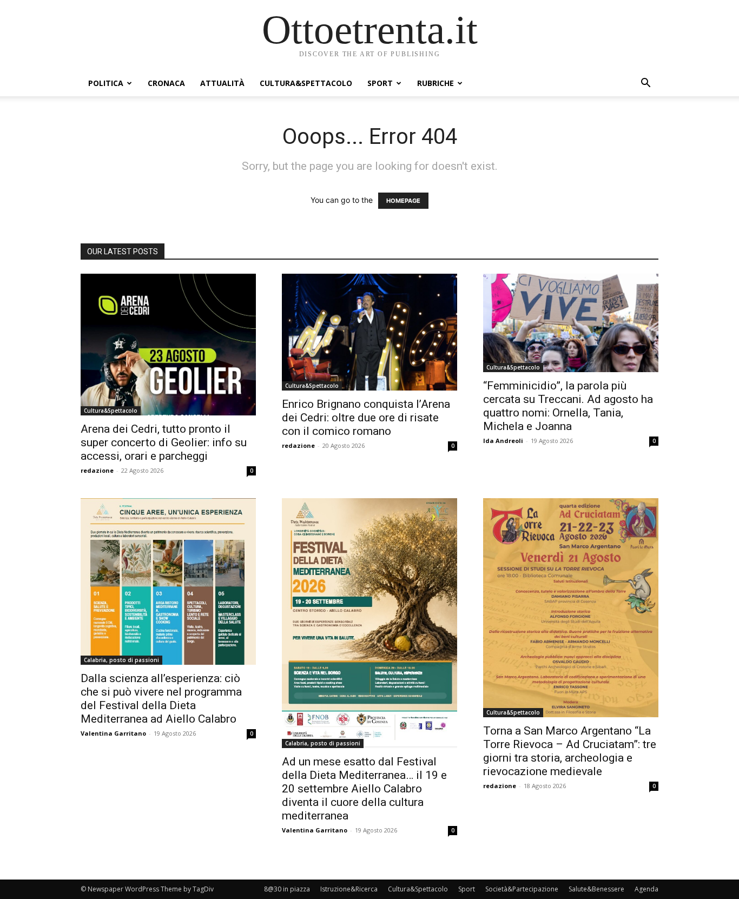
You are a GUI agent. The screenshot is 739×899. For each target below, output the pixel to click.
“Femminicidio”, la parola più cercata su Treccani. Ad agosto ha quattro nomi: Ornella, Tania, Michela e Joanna (568, 406)
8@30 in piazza (287, 889)
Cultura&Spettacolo (306, 83)
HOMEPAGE (403, 200)
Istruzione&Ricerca (349, 889)
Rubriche (435, 83)
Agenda (646, 889)
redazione (97, 470)
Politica (105, 83)
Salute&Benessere (596, 889)
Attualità (222, 83)
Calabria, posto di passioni (121, 660)
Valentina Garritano (113, 733)
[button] (645, 84)
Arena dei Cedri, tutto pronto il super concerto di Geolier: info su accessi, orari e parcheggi (164, 442)
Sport (380, 83)
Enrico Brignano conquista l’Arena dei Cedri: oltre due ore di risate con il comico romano (366, 418)
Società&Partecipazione (521, 889)
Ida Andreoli (503, 441)
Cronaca (166, 83)
